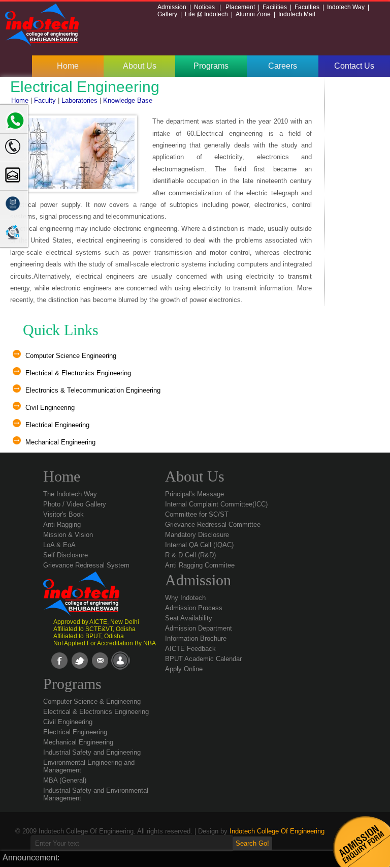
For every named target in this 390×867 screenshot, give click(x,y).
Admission (198, 580)
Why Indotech (185, 598)
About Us (139, 66)
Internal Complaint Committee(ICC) (216, 504)
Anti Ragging (62, 524)
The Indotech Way (70, 494)
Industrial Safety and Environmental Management (95, 794)
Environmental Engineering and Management (89, 766)
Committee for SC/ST (197, 514)
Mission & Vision (68, 535)
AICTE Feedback (190, 648)
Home (68, 66)
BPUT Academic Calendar (203, 659)
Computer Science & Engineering (92, 701)
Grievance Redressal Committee (213, 524)
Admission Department (198, 628)
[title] (12, 231)
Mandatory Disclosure (197, 535)
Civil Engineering (50, 407)
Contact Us (354, 66)
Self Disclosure (65, 555)
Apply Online (184, 669)
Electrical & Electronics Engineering (78, 373)
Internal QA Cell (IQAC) (199, 545)
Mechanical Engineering (60, 442)
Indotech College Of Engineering (277, 831)
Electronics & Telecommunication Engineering (92, 390)
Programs (211, 66)
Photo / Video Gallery (74, 504)
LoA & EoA (59, 545)
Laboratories (80, 100)
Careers (282, 66)
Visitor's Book (63, 514)
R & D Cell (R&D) (190, 555)
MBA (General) (64, 780)
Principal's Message (194, 494)
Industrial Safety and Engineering (92, 752)
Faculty (44, 100)
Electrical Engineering (57, 425)
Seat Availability (188, 618)
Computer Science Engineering (70, 356)
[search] (12, 174)
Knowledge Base (126, 100)
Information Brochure (195, 638)
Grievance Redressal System (86, 565)
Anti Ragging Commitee (200, 565)
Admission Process (193, 608)
